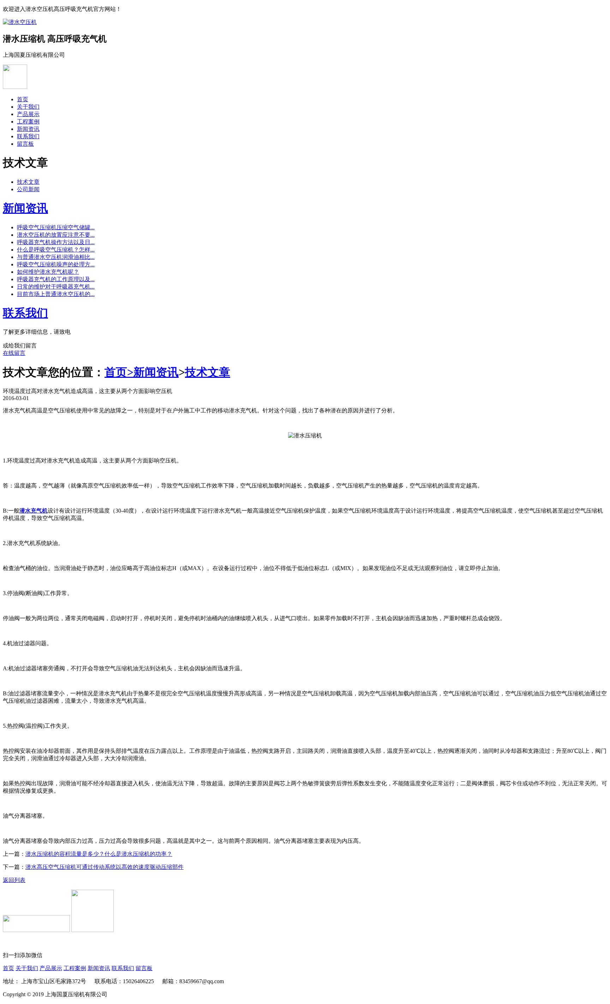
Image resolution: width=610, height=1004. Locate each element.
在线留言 (14, 353)
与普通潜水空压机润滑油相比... (56, 257)
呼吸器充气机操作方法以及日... (56, 242)
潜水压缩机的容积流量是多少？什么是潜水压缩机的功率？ (98, 854)
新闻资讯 (28, 129)
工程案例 (28, 122)
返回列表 (14, 880)
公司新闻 (28, 189)
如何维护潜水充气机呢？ (48, 272)
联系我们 (28, 136)
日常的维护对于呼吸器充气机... (56, 287)
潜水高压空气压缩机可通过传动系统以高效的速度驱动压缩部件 (104, 867)
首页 (22, 99)
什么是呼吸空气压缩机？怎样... (56, 250)
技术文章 (28, 182)
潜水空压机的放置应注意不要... (56, 235)
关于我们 (28, 107)
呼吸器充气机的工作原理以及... (56, 279)
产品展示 (28, 114)
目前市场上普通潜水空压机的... (56, 294)
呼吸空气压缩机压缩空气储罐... (56, 227)
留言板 (25, 144)
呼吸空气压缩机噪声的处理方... (56, 264)
